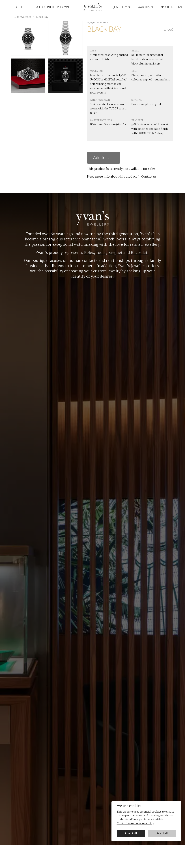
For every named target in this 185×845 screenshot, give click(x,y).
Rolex (19, 7)
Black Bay (41, 17)
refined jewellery (145, 245)
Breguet (115, 253)
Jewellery (120, 7)
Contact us (148, 176)
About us (166, 7)
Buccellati (140, 253)
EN (180, 7)
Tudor (101, 253)
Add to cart (103, 158)
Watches (144, 7)
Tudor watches (22, 17)
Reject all (162, 833)
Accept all (131, 833)
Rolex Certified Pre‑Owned (53, 7)
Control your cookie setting (135, 823)
